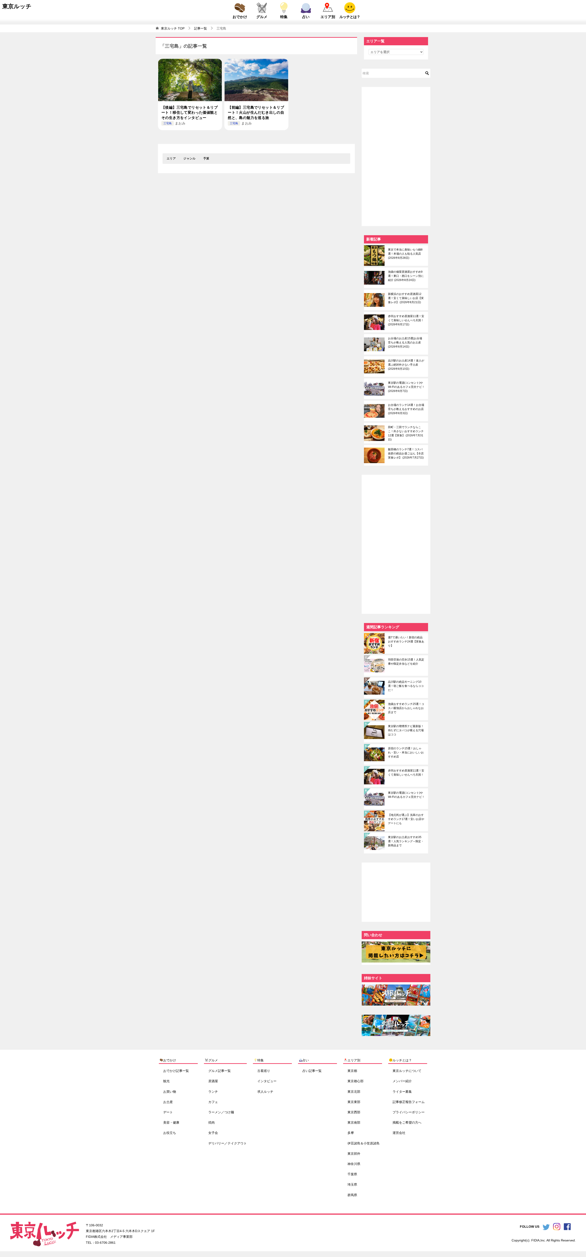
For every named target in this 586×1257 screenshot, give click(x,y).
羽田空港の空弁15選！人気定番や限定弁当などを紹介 (406, 661)
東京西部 (353, 1112)
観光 (166, 1081)
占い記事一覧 (312, 1071)
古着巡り (263, 1071)
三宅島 (167, 123)
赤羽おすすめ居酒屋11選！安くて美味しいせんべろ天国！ (406, 320)
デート (168, 1112)
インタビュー (267, 1081)
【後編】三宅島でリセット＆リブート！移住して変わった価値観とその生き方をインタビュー (189, 112)
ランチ (213, 1091)
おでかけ (240, 17)
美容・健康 (171, 1122)
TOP (172, 28)
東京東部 (353, 1102)
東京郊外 (353, 1153)
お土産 (168, 1102)
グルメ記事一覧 (219, 1071)
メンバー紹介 (402, 1081)
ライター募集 (402, 1091)
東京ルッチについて (407, 1071)
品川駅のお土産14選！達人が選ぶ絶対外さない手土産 (406, 364)
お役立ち (169, 1133)
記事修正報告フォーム (409, 1102)
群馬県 (352, 1195)
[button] (171, 158)
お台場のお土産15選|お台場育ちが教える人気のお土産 (405, 342)
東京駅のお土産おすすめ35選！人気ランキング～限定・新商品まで (406, 841)
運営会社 (399, 1133)
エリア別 (327, 17)
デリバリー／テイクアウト (227, 1143)
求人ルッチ (265, 1091)
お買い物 (169, 1091)
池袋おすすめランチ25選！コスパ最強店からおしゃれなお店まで (406, 708)
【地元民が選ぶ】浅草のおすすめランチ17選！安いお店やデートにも (406, 819)
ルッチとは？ (349, 17)
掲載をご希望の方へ (407, 1122)
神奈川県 (353, 1164)
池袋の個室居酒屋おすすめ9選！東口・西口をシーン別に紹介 (406, 276)
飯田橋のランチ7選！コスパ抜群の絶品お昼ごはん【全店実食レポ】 (406, 453)
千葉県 (352, 1174)
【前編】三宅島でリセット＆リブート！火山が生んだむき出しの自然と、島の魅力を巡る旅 (256, 112)
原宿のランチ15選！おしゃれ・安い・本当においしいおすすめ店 (406, 752)
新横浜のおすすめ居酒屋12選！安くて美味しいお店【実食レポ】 (406, 298)
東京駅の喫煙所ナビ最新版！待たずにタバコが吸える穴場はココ (406, 730)
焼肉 (211, 1122)
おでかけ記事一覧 (176, 1071)
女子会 (213, 1133)
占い (305, 17)
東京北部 (353, 1091)
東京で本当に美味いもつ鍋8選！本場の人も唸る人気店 (405, 253)
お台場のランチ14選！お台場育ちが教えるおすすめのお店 (406, 409)
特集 (284, 17)
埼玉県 (352, 1184)
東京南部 (353, 1122)
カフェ (213, 1102)
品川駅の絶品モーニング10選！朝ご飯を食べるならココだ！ (406, 686)
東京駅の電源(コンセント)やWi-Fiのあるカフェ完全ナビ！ (406, 387)
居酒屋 (213, 1081)
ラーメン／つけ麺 (221, 1112)
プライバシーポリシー (409, 1112)
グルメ (261, 17)
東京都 (352, 1071)
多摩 (350, 1133)
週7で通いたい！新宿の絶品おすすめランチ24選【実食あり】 (406, 641)
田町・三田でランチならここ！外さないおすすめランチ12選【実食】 (406, 433)
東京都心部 (355, 1081)
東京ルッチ (17, 6)
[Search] (427, 73)
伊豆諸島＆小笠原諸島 (363, 1143)
